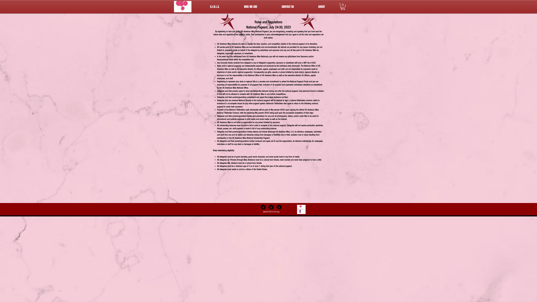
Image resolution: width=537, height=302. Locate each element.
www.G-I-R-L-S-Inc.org (271, 211)
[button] (343, 6)
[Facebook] (263, 207)
